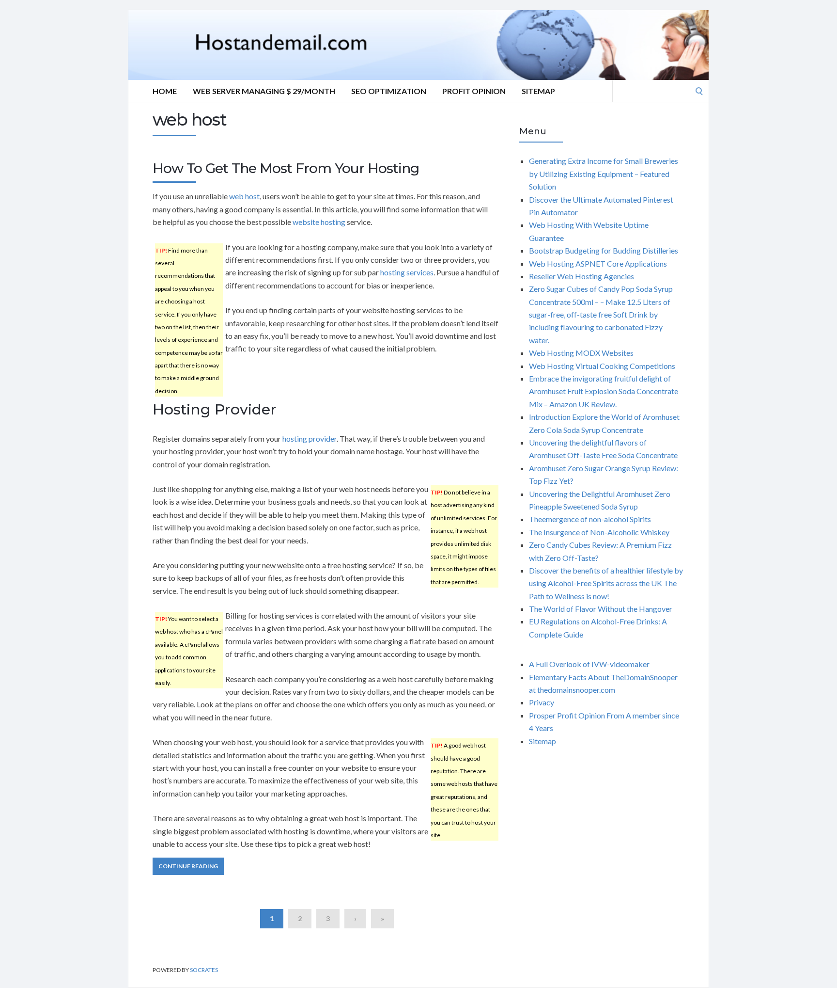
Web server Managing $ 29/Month (264, 91)
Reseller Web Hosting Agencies (581, 276)
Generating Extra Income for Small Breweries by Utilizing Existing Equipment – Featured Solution (603, 173)
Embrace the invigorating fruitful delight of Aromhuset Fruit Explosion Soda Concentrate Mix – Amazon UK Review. (603, 391)
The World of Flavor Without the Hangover (600, 608)
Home (165, 91)
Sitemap (538, 91)
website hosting (319, 221)
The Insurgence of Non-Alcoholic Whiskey (599, 532)
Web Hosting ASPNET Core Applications (598, 263)
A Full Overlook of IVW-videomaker (589, 664)
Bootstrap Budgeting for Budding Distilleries (603, 250)
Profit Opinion (474, 91)
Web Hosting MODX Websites (581, 352)
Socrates (204, 969)
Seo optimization (388, 91)
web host (244, 196)
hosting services (407, 272)
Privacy (541, 702)
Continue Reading (188, 866)
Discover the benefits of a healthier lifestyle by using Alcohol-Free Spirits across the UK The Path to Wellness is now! (606, 583)
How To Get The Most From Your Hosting (286, 168)
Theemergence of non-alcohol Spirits (590, 519)
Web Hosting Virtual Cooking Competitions (602, 365)
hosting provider (309, 438)
